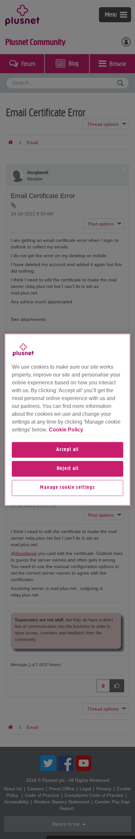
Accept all (67, 449)
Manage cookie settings (67, 488)
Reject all (68, 468)
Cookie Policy (66, 429)
